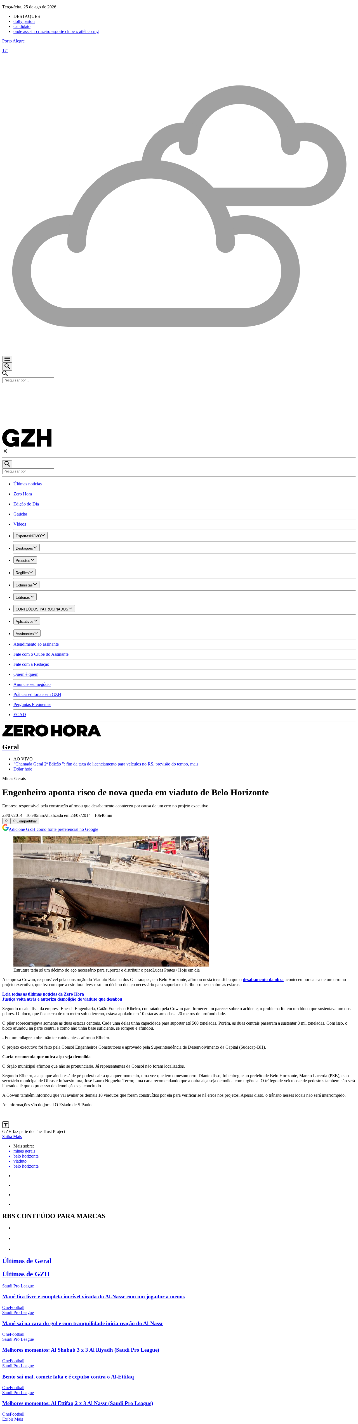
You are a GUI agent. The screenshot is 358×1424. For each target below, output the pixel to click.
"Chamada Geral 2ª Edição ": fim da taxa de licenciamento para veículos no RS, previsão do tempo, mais (105, 764)
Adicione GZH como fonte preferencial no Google (53, 829)
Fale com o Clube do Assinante (41, 654)
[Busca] (7, 366)
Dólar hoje (22, 769)
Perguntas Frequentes (32, 704)
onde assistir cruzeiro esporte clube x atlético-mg (56, 31)
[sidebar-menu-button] (7, 359)
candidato (21, 26)
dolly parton (24, 21)
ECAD (19, 714)
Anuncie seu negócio (32, 684)
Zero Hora (22, 494)
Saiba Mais (12, 1136)
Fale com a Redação (31, 664)
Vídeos (19, 524)
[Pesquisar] (7, 464)
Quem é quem (25, 674)
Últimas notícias (27, 483)
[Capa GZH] (179, 392)
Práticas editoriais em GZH (37, 694)
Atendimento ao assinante (36, 644)
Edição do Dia (26, 504)
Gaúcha (20, 514)
